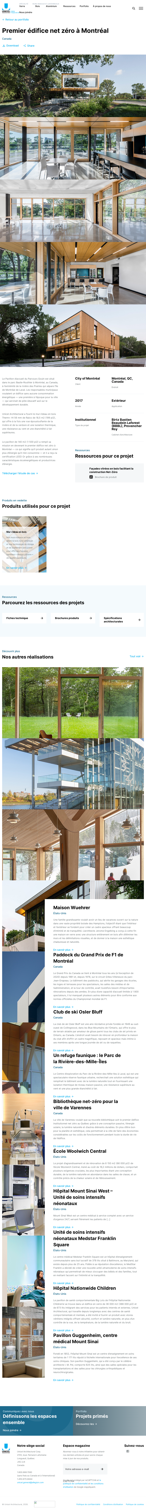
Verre (22, 6)
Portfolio (84, 6)
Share (31, 45)
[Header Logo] (10, 8)
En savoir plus (15, 567)
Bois (36, 6)
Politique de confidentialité (88, 1504)
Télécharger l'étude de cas (18, 473)
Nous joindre (25, 12)
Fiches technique (17, 618)
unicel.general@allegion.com (30, 1482)
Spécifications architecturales (113, 620)
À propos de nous (102, 6)
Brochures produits (67, 618)
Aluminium (51, 6)
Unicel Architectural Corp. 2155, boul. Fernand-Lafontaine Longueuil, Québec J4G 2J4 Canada (31, 1458)
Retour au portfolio (17, 19)
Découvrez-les (85, 1423)
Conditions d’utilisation (113, 1504)
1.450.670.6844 (24, 1479)
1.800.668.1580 (24, 1472)
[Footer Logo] (6, 1449)
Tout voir (135, 656)
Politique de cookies (135, 1504)
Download (12, 45)
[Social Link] (127, 1451)
